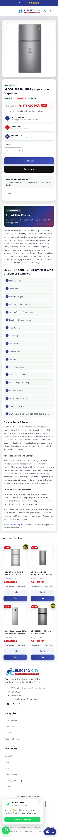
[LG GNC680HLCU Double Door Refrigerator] (42, 616)
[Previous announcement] (5, 3)
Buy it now (29, 169)
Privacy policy (38, 827)
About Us (9, 756)
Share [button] (8, 193)
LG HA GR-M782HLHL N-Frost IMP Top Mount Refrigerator (13, 573)
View (15, 598)
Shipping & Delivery (13, 780)
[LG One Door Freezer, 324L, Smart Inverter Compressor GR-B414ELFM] (15, 616)
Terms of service (15, 831)
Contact (8, 762)
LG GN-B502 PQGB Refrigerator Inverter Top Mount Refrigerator (41, 573)
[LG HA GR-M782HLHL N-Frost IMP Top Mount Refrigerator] (15, 557)
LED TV (8, 733)
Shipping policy (28, 831)
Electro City (15, 524)
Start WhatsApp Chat (22, 819)
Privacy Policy (11, 774)
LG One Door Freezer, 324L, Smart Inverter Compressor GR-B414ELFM (15, 632)
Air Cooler (9, 726)
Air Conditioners (12, 720)
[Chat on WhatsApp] (6, 830)
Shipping (20, 111)
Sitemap (9, 786)
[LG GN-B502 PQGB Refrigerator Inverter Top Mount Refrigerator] (42, 557)
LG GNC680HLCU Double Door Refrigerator (41, 632)
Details (15, 592)
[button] (5, 11)
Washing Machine (12, 739)
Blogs (7, 768)
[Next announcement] (53, 3)
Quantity (7, 144)
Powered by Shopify (24, 827)
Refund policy (50, 827)
